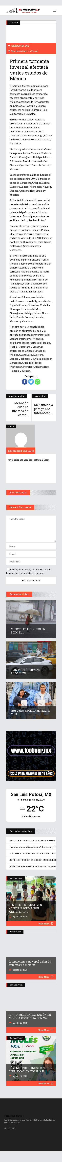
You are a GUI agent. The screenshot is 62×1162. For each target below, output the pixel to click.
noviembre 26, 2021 (20, 45)
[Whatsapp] (37, 382)
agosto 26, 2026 (19, 916)
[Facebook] (24, 382)
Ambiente (14, 22)
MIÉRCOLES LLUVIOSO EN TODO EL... (28, 630)
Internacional (15, 931)
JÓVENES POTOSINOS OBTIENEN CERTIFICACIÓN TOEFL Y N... (30, 1069)
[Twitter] (31, 382)
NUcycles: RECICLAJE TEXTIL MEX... (30, 712)
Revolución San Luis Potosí (24, 51)
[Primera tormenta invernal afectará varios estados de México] (20, 439)
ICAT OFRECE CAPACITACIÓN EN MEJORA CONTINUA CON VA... (30, 1016)
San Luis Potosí (16, 878)
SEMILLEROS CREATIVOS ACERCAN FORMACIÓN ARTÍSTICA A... (25, 908)
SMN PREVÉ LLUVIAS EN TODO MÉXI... (27, 671)
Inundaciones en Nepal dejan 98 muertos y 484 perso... (30, 963)
